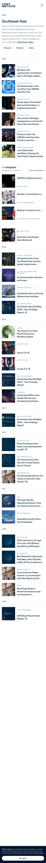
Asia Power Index (25, 42)
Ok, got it (23, 858)
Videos (31, 48)
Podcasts (20, 48)
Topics (4, 15)
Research (7, 48)
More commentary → (36, 170)
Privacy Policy (38, 853)
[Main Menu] (41, 5)
